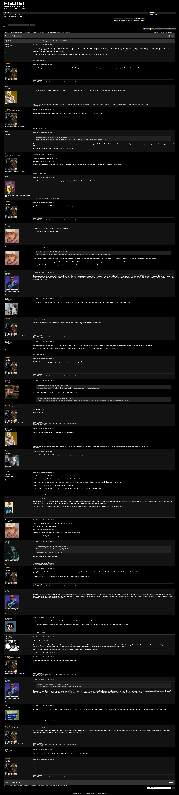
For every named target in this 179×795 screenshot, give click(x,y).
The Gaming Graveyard (30, 32)
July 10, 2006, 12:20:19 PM (43, 64)
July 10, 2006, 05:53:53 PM (43, 341)
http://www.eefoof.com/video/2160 (43, 529)
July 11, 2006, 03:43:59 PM (43, 636)
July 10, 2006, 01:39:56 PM (43, 132)
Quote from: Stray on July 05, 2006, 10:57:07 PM (51, 252)
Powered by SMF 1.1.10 (79, 793)
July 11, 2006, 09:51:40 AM (43, 568)
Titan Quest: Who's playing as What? (59, 32)
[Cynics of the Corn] (5, 564)
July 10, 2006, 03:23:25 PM (43, 202)
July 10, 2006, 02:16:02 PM (43, 154)
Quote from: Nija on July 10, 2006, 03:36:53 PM (51, 547)
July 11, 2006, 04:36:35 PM (43, 679)
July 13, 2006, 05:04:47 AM (43, 749)
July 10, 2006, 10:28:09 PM (43, 428)
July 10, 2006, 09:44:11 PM (43, 380)
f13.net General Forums (15, 32)
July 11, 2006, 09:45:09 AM (43, 519)
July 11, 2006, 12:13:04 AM (43, 472)
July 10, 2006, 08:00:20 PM (43, 358)
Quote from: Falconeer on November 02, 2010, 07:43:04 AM (55, 398)
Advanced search (41, 25)
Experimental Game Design (39, 60)
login (21, 15)
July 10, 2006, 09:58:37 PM (43, 405)
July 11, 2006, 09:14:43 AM (43, 498)
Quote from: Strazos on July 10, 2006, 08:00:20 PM (52, 386)
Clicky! (96, 621)
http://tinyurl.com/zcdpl (52, 536)
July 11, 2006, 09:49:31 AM (43, 541)
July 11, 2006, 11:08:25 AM (43, 617)
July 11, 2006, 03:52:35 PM (43, 656)
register (27, 15)
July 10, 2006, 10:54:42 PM (43, 451)
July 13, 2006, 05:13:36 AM (43, 759)
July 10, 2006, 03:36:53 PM (43, 224)
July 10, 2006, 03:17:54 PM (43, 177)
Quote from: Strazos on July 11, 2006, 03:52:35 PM (52, 684)
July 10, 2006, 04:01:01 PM (43, 272)
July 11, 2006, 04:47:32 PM (43, 705)
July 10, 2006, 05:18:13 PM (43, 319)
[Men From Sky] (5, 295)
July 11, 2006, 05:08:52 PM (43, 727)
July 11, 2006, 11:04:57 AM (43, 590)
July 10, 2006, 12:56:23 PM (43, 109)
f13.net (6, 32)
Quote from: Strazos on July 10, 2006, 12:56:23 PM (52, 137)
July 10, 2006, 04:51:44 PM (43, 298)
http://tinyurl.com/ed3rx (72, 532)
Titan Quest (41, 32)
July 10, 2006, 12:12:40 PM (43, 44)
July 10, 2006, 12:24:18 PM (43, 86)
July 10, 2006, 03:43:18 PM (43, 247)
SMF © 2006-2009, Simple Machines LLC (96, 793)
